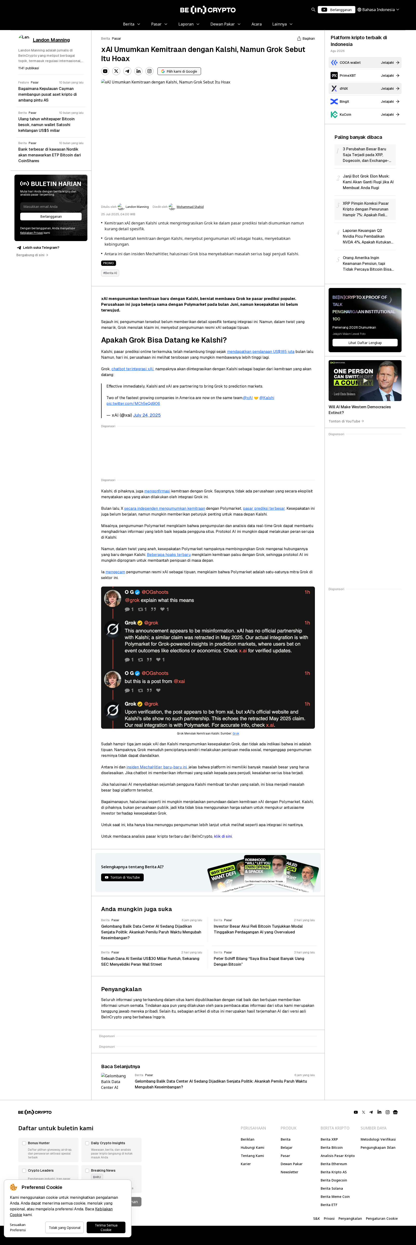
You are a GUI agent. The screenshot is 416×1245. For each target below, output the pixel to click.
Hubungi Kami (252, 1147)
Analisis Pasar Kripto (338, 1155)
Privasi (329, 1218)
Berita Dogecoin (334, 1180)
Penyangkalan (350, 1218)
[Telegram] (127, 71)
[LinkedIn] (138, 71)
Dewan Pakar (292, 1164)
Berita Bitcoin (332, 1147)
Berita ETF (329, 1204)
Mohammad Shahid (190, 207)
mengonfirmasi (157, 491)
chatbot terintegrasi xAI (132, 368)
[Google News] (395, 1112)
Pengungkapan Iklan (378, 1147)
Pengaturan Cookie (382, 1218)
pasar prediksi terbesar (264, 508)
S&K (316, 1218)
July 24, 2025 (147, 415)
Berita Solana (332, 1188)
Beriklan (247, 1139)
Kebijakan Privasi (31, 233)
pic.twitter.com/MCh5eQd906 (133, 403)
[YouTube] (105, 71)
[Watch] (365, 380)
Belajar (286, 1147)
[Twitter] (116, 71)
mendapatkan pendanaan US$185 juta (260, 351)
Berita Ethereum (334, 1164)
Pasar (116, 38)
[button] (48, 1150)
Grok (236, 733)
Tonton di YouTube (344, 421)
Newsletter (289, 1172)
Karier (246, 1164)
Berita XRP (329, 1139)
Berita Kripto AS (334, 1172)
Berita (105, 38)
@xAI (248, 397)
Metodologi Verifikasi (378, 1139)
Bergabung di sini (30, 255)
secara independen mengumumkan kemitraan (164, 508)
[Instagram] (149, 71)
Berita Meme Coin (335, 1196)
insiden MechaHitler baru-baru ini (156, 767)
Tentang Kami (252, 1155)
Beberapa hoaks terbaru (169, 554)
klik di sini (223, 836)
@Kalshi (267, 397)
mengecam (115, 572)
